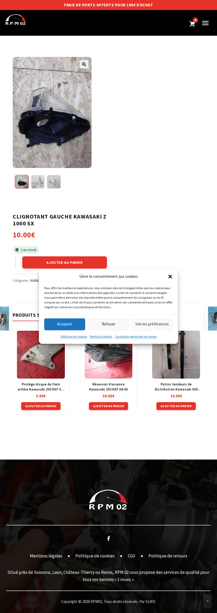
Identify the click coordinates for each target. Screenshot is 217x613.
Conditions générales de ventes (136, 336)
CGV (131, 556)
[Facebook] (108, 538)
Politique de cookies (74, 336)
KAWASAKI (37, 280)
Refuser (108, 324)
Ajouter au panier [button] (40, 406)
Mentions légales (101, 336)
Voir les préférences (152, 324)
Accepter (64, 324)
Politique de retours (167, 556)
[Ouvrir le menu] (205, 23)
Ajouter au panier (64, 262)
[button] (170, 276)
